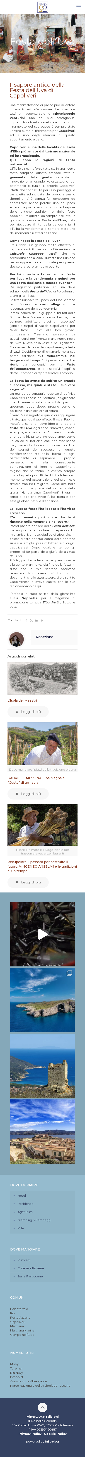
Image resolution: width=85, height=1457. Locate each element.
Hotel (22, 1195)
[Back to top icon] (42, 1407)
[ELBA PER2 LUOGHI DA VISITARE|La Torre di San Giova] (42, 1066)
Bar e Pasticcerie (30, 1276)
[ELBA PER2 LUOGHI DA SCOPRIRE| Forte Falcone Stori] (42, 1131)
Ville (21, 1228)
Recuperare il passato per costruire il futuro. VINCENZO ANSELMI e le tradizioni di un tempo (42, 866)
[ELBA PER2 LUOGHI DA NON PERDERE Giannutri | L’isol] (42, 1000)
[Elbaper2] (42, 6)
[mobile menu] (79, 7)
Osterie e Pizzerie (31, 1268)
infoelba (52, 1441)
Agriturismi (25, 1212)
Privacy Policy (30, 1434)
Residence (26, 1203)
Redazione (44, 637)
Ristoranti (24, 1260)
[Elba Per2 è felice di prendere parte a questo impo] (42, 934)
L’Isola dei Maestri (22, 700)
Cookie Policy (55, 1434)
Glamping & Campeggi (34, 1220)
